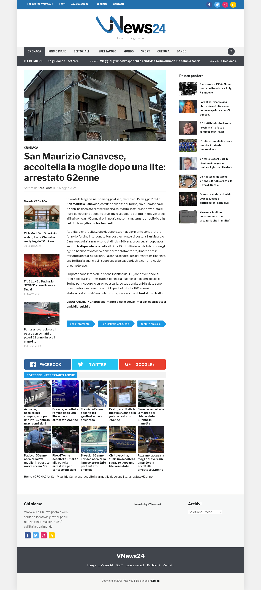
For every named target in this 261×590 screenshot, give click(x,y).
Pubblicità (101, 3)
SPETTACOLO (107, 51)
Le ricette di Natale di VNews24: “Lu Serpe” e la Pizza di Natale (216, 181)
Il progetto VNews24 (40, 3)
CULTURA (163, 51)
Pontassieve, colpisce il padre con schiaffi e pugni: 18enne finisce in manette (40, 335)
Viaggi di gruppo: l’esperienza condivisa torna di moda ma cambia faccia (133, 61)
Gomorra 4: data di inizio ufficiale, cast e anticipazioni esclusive (215, 198)
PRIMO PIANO (57, 51)
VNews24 (130, 556)
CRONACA (34, 51)
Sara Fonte (45, 188)
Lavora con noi (80, 3)
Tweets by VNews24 (147, 504)
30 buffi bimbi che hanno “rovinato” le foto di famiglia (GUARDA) (215, 127)
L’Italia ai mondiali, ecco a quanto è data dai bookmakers (216, 145)
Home (28, 476)
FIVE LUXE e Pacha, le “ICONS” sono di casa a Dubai (39, 285)
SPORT (145, 51)
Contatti (118, 3)
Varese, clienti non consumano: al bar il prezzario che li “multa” (215, 216)
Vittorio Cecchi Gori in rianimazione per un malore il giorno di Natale (216, 163)
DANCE (181, 51)
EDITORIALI (81, 51)
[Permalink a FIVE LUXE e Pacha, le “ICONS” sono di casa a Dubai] (41, 267)
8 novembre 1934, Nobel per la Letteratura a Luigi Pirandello (216, 88)
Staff (62, 3)
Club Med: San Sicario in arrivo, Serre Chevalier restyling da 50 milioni (40, 237)
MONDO (129, 51)
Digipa (155, 580)
